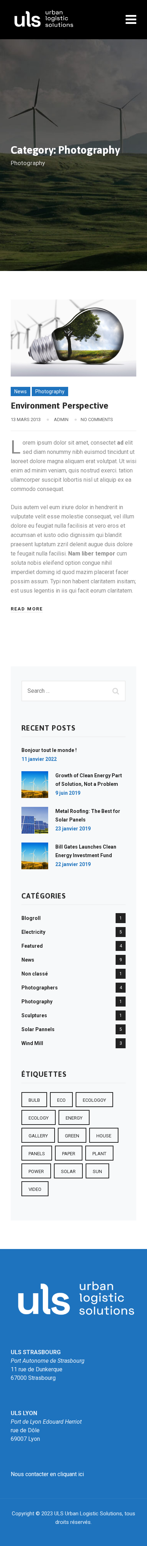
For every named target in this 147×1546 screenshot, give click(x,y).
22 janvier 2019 (73, 864)
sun (97, 1171)
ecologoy (94, 1100)
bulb (34, 1100)
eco (61, 1100)
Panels (37, 1153)
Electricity (33, 932)
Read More (27, 608)
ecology (39, 1118)
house (103, 1135)
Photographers (39, 987)
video (35, 1189)
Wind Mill (32, 1043)
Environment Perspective (59, 405)
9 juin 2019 (67, 793)
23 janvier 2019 (73, 828)
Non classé (34, 974)
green (72, 1135)
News (20, 391)
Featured (32, 946)
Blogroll (31, 918)
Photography (50, 391)
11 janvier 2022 (39, 759)
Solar (68, 1171)
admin (61, 419)
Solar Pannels (38, 1029)
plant (99, 1153)
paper (68, 1153)
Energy (74, 1118)
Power (36, 1171)
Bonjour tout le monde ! (49, 750)
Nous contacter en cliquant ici (47, 1474)
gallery (38, 1135)
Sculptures (34, 1015)
